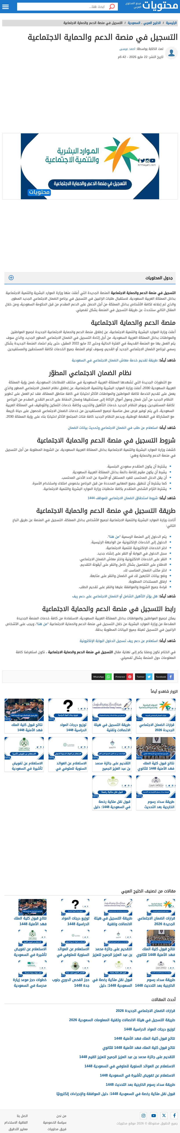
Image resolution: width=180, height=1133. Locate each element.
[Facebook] (174, 1115)
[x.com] (163, 1115)
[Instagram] (143, 1115)
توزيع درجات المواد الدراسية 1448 (149, 1029)
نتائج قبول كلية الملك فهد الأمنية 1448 (144, 1038)
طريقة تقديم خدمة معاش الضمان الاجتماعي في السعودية (115, 360)
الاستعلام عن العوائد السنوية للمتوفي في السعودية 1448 (130, 1066)
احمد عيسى (127, 49)
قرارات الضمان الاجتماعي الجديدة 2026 (145, 1010)
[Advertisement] (90, 98)
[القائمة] (5, 7)
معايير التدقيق (18, 1129)
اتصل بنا (22, 1116)
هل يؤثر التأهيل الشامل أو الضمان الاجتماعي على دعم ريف (115, 596)
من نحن (61, 1116)
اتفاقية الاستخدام (16, 1122)
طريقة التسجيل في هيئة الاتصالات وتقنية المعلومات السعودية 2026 (122, 1020)
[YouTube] (153, 1115)
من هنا (114, 537)
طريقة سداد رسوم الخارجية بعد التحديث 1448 (140, 1084)
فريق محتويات (57, 1129)
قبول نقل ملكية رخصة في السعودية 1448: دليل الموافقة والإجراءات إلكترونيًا (115, 1093)
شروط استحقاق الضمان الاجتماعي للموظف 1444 (123, 498)
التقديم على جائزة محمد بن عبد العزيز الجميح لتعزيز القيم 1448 (127, 1056)
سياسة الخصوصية (54, 1122)
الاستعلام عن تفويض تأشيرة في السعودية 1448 (137, 1075)
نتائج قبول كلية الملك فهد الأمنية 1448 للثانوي (139, 1047)
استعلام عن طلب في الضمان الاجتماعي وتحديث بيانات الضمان (113, 428)
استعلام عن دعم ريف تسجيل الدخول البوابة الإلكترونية (119, 641)
